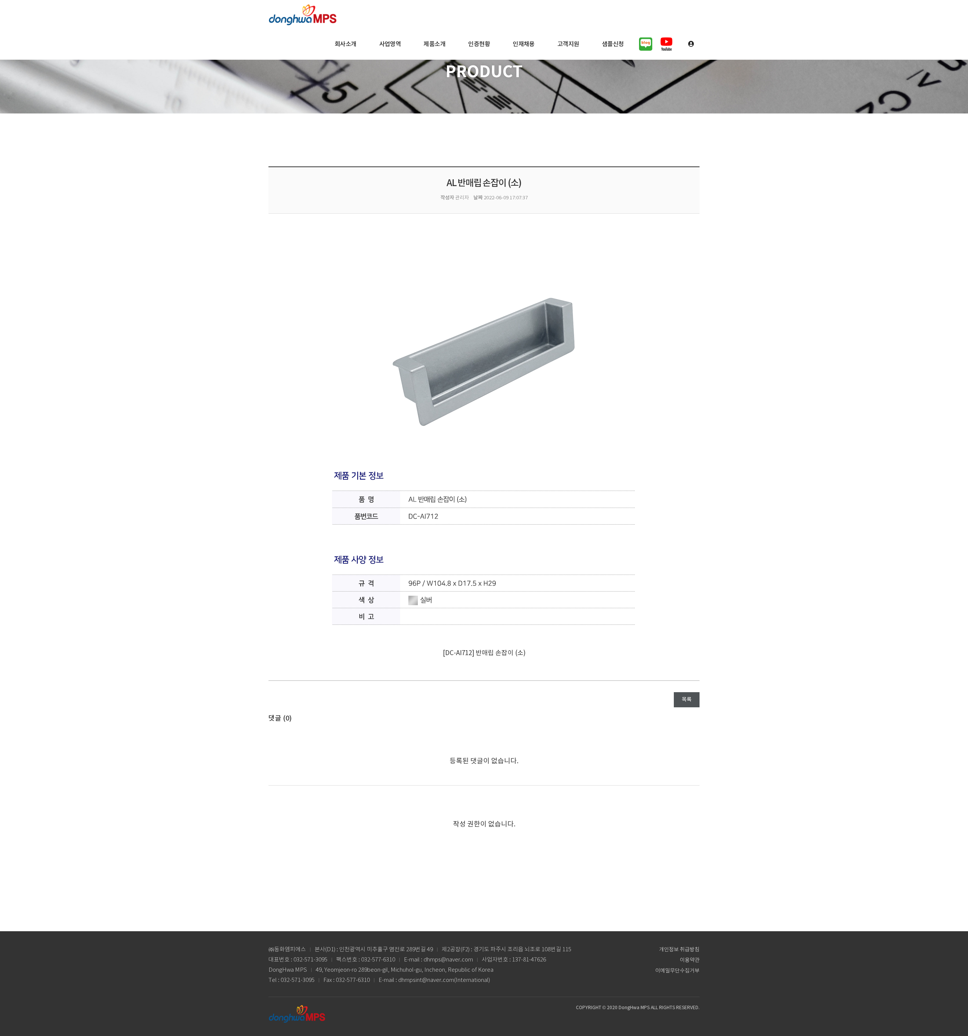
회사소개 (346, 44)
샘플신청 (613, 44)
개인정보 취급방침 (679, 950)
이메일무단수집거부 (677, 971)
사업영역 (390, 44)
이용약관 (690, 960)
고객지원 (568, 44)
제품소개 (434, 44)
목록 (687, 700)
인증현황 (479, 44)
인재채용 (524, 44)
